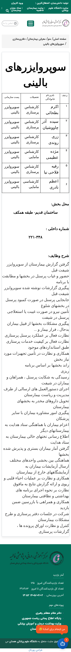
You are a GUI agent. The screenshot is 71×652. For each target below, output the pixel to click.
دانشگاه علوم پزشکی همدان (45, 629)
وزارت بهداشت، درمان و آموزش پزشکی (39, 623)
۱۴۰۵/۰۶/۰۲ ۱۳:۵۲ (33, 595)
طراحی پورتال (35, 650)
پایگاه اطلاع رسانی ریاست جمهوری (41, 618)
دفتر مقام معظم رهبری (48, 613)
